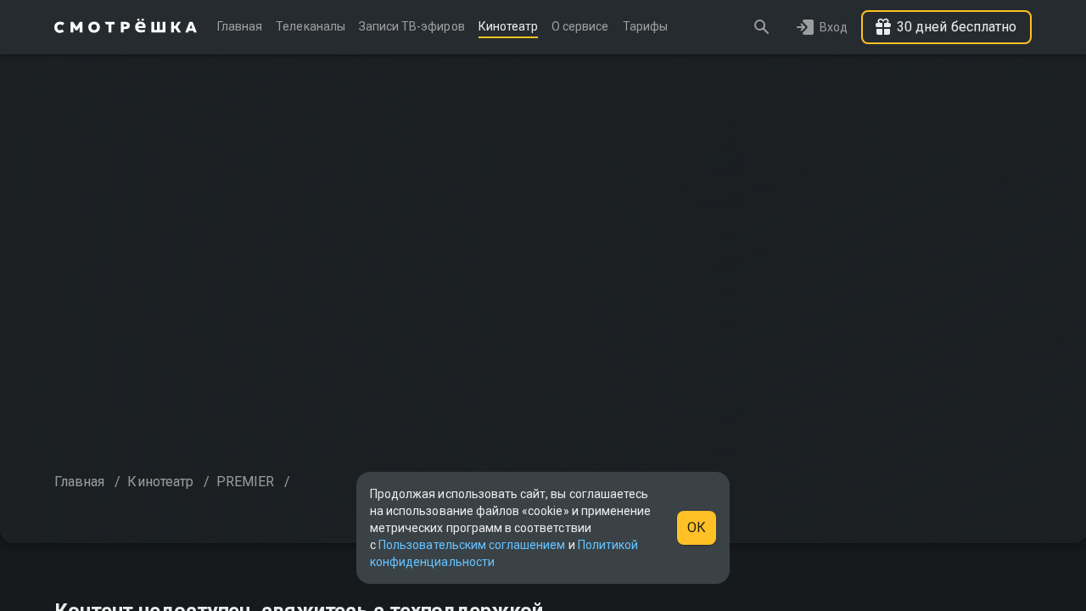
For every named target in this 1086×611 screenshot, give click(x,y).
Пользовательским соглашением (471, 545)
